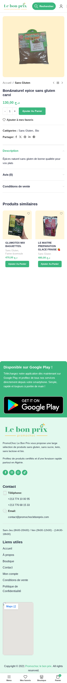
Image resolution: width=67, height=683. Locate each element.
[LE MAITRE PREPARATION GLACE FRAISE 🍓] (49, 224)
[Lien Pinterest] (25, 137)
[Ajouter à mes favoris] (29, 213)
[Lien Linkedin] (29, 137)
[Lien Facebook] (16, 137)
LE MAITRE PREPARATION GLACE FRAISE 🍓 (49, 246)
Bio (37, 130)
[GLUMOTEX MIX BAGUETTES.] (17, 224)
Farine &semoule (14, 253)
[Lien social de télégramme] (34, 137)
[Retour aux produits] (58, 83)
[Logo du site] (16, 5)
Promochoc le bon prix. (38, 666)
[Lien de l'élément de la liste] (18, 548)
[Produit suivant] (62, 83)
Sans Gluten (22, 82)
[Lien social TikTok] (24, 472)
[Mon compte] (61, 6)
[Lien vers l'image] (33, 404)
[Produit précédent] (53, 83)
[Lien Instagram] (11, 472)
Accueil (7, 82)
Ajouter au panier (32, 111)
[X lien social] (20, 137)
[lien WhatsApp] (18, 472)
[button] (17, 264)
